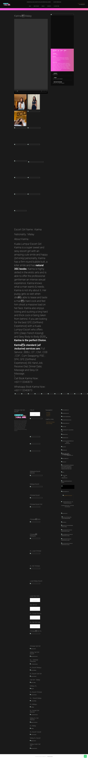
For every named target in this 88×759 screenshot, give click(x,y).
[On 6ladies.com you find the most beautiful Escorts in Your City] (64, 458)
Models (43, 6)
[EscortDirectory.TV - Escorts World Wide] (67, 430)
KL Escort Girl (56, 6)
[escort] (62, 472)
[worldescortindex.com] (65, 423)
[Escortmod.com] (64, 513)
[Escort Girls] (63, 446)
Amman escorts (71, 455)
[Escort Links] (63, 426)
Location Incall (55, 74)
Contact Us (48, 415)
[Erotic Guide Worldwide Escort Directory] (67, 481)
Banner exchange (49, 423)
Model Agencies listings (50, 422)
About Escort (36, 6)
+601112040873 (23, 381)
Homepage (48, 412)
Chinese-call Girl (50, 756)
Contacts (49, 6)
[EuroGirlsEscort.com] (65, 413)
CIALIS (30, 6)
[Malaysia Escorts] (64, 434)
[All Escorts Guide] (66, 416)
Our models (48, 414)
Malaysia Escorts (64, 477)
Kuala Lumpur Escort (26, 243)
